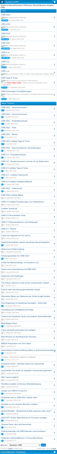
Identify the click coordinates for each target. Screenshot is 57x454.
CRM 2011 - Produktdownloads (14, 121)
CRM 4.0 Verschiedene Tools (13, 215)
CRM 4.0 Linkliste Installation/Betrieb (16, 182)
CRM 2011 (5, 43)
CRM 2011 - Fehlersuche (11, 188)
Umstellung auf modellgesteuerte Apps (17, 310)
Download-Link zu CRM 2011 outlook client (19, 397)
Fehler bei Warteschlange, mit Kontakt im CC (20, 262)
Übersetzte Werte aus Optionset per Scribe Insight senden (25, 296)
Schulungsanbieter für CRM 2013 (15, 256)
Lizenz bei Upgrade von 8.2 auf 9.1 (16, 235)
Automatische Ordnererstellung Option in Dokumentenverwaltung (28, 350)
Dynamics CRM (11, 2)
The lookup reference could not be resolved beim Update (25, 283)
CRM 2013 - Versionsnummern (14, 114)
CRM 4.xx (5, 52)
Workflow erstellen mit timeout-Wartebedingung (21, 384)
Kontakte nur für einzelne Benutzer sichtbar (19, 404)
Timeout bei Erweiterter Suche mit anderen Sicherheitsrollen (26, 316)
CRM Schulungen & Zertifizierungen (16, 91)
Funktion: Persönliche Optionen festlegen (18, 357)
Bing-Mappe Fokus (9, 323)
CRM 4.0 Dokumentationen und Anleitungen (19, 222)
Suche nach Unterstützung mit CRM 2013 (18, 269)
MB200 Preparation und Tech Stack (16, 343)
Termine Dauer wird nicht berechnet (16, 424)
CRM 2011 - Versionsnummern (14, 107)
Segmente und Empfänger (12, 276)
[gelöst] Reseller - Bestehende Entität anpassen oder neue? (26, 411)
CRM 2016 (5, 15)
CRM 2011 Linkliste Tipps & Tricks (15, 141)
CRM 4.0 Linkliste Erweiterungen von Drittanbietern (22, 202)
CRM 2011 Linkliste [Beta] (12, 195)
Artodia (54, 448)
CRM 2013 (5, 33)
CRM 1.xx (5, 71)
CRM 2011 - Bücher (9, 134)
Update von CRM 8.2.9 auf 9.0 (14, 391)
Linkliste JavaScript (9, 208)
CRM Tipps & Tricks (9, 78)
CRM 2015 (5, 24)
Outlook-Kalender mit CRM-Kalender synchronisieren (23, 431)
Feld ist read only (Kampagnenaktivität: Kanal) (20, 289)
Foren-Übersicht (7, 452)
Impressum (21, 452)
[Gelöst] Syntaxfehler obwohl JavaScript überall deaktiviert (25, 242)
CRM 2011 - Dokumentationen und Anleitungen (21, 148)
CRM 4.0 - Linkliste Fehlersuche (14, 175)
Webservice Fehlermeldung (12, 249)
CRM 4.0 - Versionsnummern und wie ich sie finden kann (25, 161)
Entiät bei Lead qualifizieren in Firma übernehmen (22, 438)
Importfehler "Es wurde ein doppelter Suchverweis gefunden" (26, 370)
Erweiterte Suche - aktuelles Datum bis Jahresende (22, 364)
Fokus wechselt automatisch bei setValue (18, 330)
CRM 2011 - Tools (8, 128)
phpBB (10, 448)
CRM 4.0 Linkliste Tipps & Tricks (14, 168)
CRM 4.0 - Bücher (8, 229)
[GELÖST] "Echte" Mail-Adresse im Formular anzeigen (24, 418)
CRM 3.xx (5, 62)
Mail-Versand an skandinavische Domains (18, 337)
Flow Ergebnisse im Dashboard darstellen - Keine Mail (24, 303)
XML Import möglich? (10, 377)
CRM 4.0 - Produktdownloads (13, 155)
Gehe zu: (4, 445)
